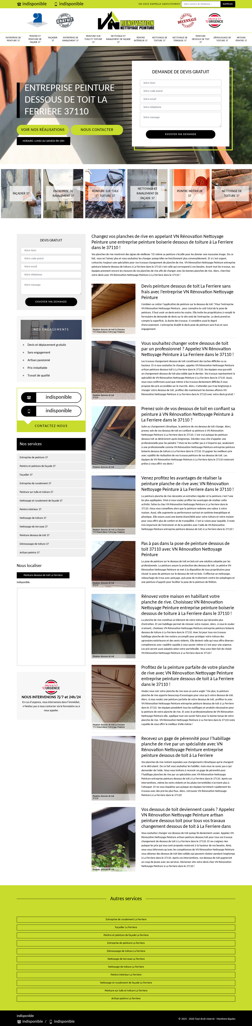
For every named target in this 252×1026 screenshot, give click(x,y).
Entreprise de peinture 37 (13, 39)
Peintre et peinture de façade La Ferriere (126, 935)
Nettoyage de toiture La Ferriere (126, 966)
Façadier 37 (52, 39)
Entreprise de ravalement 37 (70, 39)
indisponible (34, 4)
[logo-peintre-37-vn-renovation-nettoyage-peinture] (126, 20)
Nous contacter (97, 130)
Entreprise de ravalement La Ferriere (126, 919)
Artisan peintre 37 (241, 39)
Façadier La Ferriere (126, 927)
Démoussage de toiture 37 (222, 39)
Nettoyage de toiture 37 (159, 39)
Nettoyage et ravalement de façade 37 (118, 39)
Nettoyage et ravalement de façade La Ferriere (126, 982)
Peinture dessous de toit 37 (200, 39)
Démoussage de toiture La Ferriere (126, 951)
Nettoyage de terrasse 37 (179, 39)
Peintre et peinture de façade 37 (35, 39)
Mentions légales (226, 1019)
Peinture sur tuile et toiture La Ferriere (126, 990)
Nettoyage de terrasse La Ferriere (126, 959)
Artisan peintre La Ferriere (126, 998)
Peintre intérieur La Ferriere (126, 974)
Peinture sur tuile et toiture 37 (93, 39)
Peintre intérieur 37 (140, 39)
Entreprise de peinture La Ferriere (126, 943)
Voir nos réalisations (43, 130)
